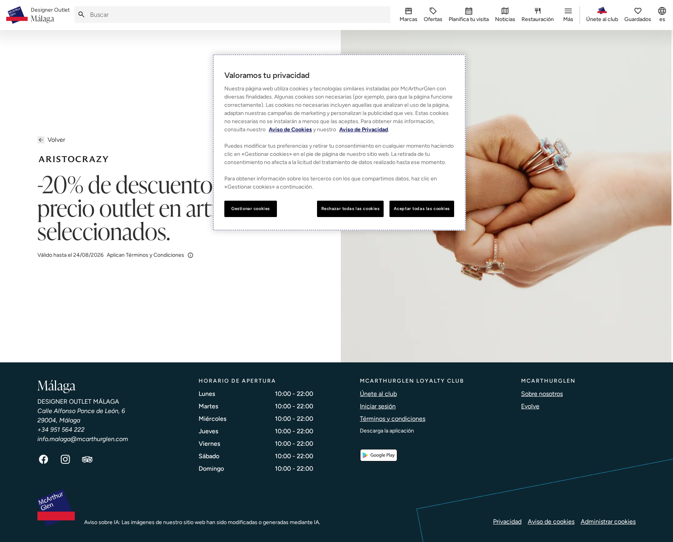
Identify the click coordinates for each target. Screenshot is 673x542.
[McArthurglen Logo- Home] (17, 15)
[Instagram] (65, 459)
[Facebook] (43, 459)
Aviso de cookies (551, 521)
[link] (50, 15)
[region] (339, 142)
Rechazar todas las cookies (350, 208)
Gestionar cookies (250, 208)
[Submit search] (81, 14)
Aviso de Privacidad (363, 129)
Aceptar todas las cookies (422, 208)
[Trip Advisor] (87, 459)
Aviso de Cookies (290, 129)
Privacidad (507, 521)
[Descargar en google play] (378, 455)
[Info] (190, 255)
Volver (56, 139)
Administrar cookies (608, 521)
